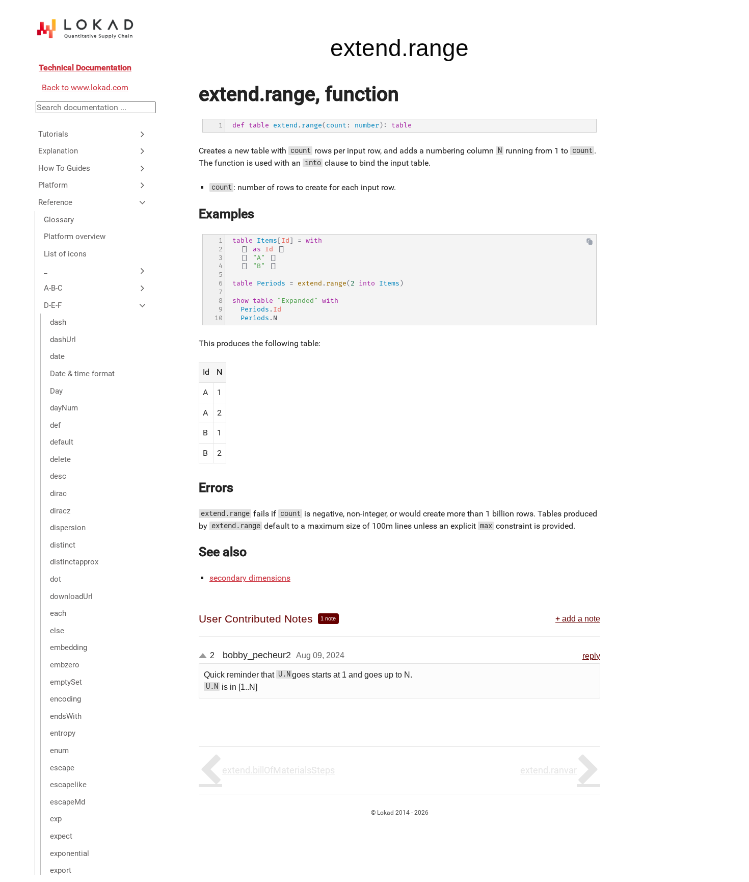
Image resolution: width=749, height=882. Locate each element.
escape (62, 767)
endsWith (66, 716)
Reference (55, 202)
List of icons (65, 253)
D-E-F (53, 304)
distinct (62, 545)
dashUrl (63, 339)
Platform (53, 185)
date (57, 356)
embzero (64, 664)
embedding (68, 647)
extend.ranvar (548, 770)
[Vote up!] (203, 655)
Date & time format (82, 373)
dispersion (68, 527)
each (58, 613)
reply (591, 655)
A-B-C (53, 288)
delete (60, 459)
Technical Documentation (85, 67)
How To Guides (64, 168)
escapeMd (67, 802)
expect (61, 836)
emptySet (66, 681)
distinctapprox (74, 561)
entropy (62, 733)
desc (58, 476)
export (60, 870)
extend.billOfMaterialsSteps (278, 770)
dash (58, 322)
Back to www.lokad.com (85, 87)
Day (56, 390)
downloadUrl (71, 596)
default (61, 442)
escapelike (68, 784)
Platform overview (74, 236)
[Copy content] (589, 243)
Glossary (59, 219)
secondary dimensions (249, 578)
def (55, 424)
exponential (69, 853)
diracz (60, 510)
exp (56, 818)
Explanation (58, 150)
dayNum (64, 407)
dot (55, 579)
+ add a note (577, 618)
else (57, 630)
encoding (65, 699)
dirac (58, 493)
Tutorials (53, 133)
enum (59, 750)
